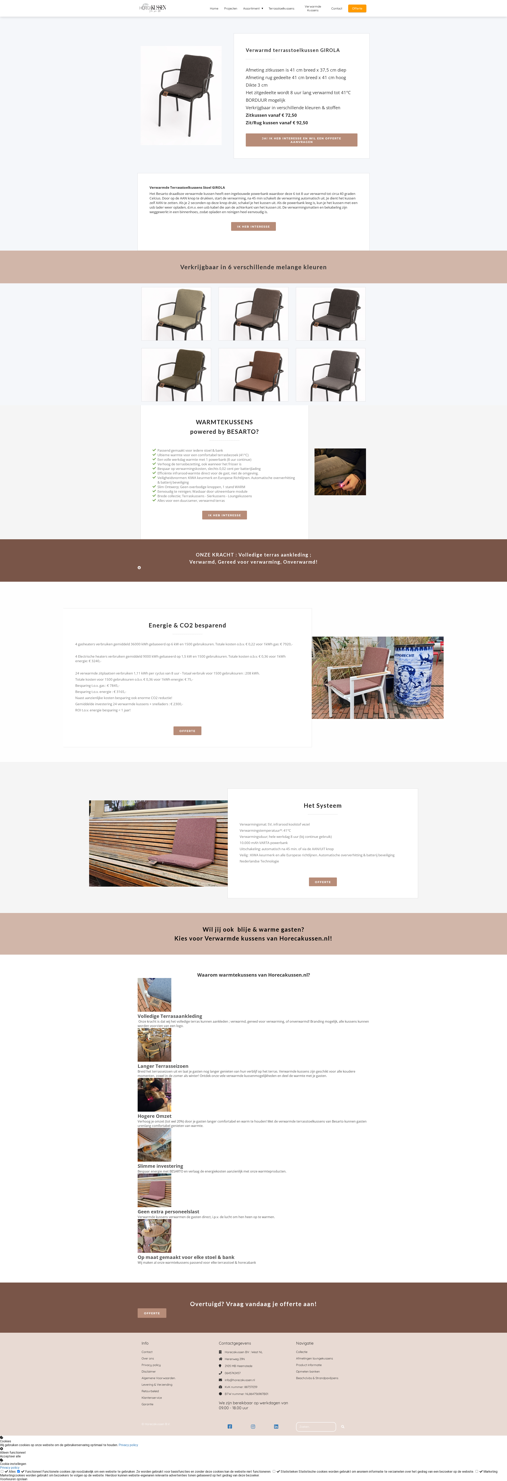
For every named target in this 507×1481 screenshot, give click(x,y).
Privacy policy (128, 1445)
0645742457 (233, 1373)
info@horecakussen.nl (240, 1380)
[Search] (343, 1427)
